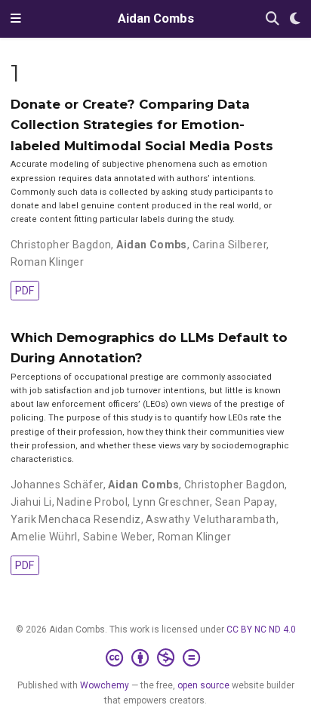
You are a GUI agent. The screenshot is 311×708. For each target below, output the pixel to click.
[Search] (272, 19)
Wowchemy (104, 685)
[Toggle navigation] (16, 19)
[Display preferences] (295, 19)
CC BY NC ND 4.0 (261, 629)
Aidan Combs (156, 18)
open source (203, 685)
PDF (24, 291)
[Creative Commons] (156, 658)
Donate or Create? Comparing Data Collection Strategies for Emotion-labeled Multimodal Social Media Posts (142, 125)
